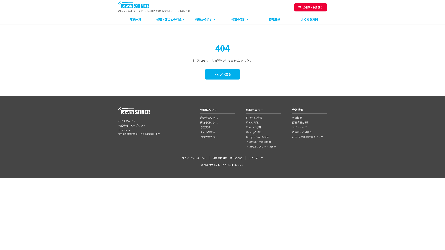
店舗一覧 (135, 19)
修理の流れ (238, 19)
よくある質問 (309, 19)
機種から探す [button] (203, 19)
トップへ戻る (222, 74)
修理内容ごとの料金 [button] (169, 19)
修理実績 (274, 19)
